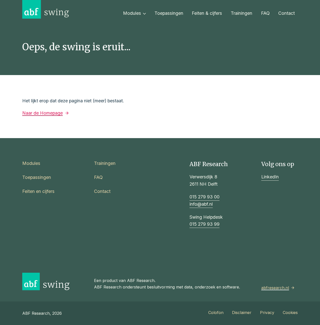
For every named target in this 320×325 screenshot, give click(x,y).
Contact (286, 13)
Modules (132, 13)
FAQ (265, 13)
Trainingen (241, 13)
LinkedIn (270, 176)
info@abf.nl (201, 204)
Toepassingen (168, 13)
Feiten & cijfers (207, 13)
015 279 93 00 (205, 196)
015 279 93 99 (205, 224)
